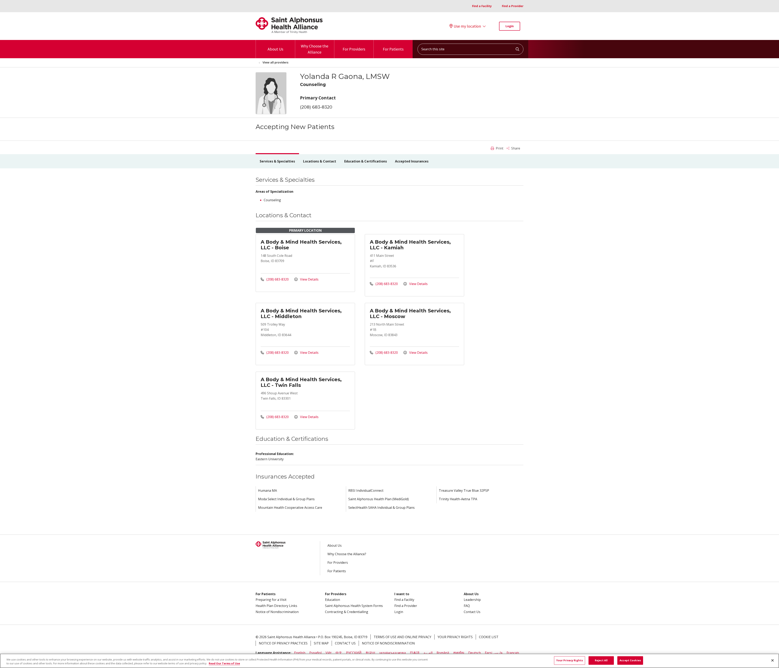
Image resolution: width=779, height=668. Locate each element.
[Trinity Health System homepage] (289, 32)
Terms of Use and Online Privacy (402, 637)
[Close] (772, 660)
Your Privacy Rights (455, 637)
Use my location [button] (467, 26)
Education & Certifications (365, 161)
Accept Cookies (630, 660)
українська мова (392, 653)
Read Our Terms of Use (224, 663)
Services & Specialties (277, 161)
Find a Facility (482, 6)
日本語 (415, 653)
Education (332, 599)
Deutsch (474, 653)
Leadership (472, 599)
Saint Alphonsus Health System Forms (354, 605)
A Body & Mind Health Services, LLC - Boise (301, 245)
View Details (308, 279)
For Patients (393, 49)
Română (443, 653)
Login (510, 26)
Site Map (321, 643)
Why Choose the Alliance (314, 49)
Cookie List (488, 637)
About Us (275, 49)
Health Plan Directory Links (276, 605)
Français (513, 653)
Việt (328, 653)
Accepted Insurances (411, 161)
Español (315, 653)
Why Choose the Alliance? (346, 554)
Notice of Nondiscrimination (277, 612)
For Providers (354, 49)
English (299, 653)
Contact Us (472, 612)
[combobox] (470, 49)
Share (515, 148)
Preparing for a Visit (271, 599)
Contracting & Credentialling (346, 612)
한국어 (370, 653)
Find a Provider (512, 6)
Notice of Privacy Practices (283, 643)
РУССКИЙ (354, 653)
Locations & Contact (319, 161)
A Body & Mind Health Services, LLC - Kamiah (410, 245)
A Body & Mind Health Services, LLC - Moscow (410, 313)
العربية (428, 653)
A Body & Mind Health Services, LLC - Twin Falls (301, 382)
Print (499, 148)
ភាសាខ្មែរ (458, 653)
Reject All (601, 660)
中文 (339, 653)
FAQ (467, 605)
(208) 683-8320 (316, 107)
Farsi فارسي (493, 653)
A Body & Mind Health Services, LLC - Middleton (301, 313)
